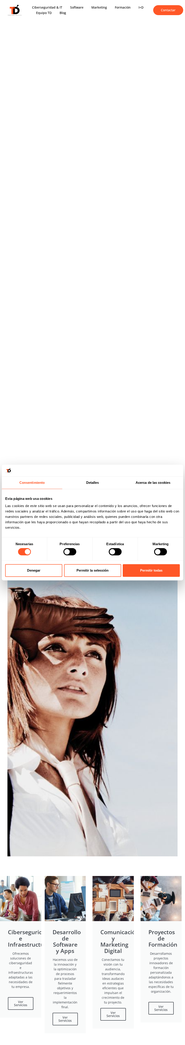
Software (76, 7)
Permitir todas (151, 570)
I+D (141, 7)
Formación (123, 7)
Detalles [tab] (92, 482)
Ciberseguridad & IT (47, 7)
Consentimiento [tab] (32, 482)
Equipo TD (44, 13)
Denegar (33, 570)
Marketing (99, 7)
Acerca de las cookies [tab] (153, 482)
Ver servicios (20, 1003)
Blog (63, 13)
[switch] (69, 551)
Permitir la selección (92, 570)
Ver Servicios (65, 1019)
